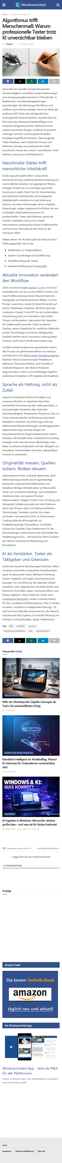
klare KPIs (41, 266)
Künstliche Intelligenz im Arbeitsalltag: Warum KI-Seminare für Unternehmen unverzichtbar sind (29, 763)
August (9, 44)
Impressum (6, 1151)
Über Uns (41, 1151)
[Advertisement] (31, 928)
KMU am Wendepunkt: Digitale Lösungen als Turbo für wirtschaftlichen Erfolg (29, 704)
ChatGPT (21, 626)
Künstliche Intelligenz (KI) (20, 14)
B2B (11, 626)
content (32, 626)
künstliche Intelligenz (14, 630)
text (31, 630)
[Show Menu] (3, 4)
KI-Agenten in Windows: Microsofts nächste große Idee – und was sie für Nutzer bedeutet (29, 822)
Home (4, 14)
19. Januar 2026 (10, 772)
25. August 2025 (26, 44)
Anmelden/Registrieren (47, 848)
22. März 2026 (9, 710)
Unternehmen (42, 630)
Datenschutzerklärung (24, 1151)
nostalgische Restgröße (15, 598)
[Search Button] (58, 4)
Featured (10, 814)
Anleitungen (11, 695)
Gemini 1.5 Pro (37, 287)
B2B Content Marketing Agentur (41, 355)
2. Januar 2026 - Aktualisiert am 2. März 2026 (22, 829)
